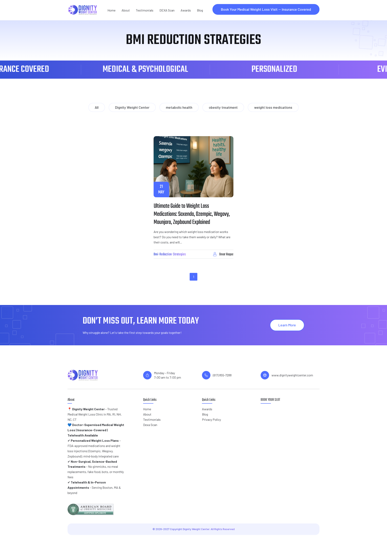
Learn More (287, 325)
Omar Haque (226, 254)
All (97, 107)
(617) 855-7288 (222, 375)
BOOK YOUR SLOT (270, 400)
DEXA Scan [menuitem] (167, 10)
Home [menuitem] (111, 10)
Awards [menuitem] (186, 10)
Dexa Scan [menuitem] (150, 425)
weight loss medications (273, 107)
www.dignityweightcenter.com (292, 375)
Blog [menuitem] (200, 10)
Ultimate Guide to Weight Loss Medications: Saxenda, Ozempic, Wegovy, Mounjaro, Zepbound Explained (192, 214)
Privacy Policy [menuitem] (211, 419)
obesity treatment (223, 107)
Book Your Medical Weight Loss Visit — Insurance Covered (266, 9)
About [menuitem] (126, 10)
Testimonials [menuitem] (144, 10)
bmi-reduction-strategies (170, 254)
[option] (117, 70)
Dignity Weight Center (132, 107)
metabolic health (179, 107)
